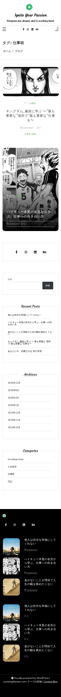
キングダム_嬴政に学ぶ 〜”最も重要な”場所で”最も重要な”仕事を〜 (30, 115)
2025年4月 (13, 398)
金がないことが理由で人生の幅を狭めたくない (30, 333)
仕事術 (32, 103)
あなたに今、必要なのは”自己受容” (25, 351)
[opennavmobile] (56, 29)
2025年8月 (13, 390)
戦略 (34, 134)
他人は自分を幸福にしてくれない (24, 315)
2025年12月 (14, 383)
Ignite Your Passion (31, 15)
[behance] (37, 29)
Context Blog (51, 681)
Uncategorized (15, 459)
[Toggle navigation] (4, 29)
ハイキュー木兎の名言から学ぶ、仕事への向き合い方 (29, 214)
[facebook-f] (23, 29)
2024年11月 (14, 420)
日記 (10, 481)
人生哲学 (16, 196)
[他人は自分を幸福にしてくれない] (11, 546)
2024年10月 (14, 427)
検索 (10, 279)
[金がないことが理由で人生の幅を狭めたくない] (11, 587)
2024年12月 (14, 413)
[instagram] (28, 29)
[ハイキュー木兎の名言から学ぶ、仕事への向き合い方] (11, 566)
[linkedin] (32, 29)
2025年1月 (13, 405)
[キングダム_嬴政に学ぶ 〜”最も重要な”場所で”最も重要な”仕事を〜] (31, 81)
